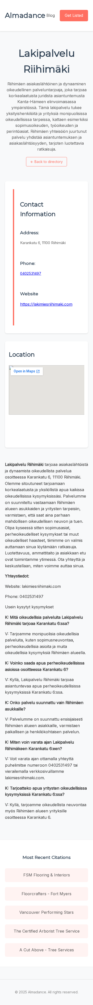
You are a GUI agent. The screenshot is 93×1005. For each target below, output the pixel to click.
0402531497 (30, 273)
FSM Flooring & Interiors (46, 874)
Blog (50, 15)
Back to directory (46, 162)
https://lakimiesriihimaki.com (46, 304)
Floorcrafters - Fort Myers (46, 893)
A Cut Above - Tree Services (46, 949)
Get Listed (74, 15)
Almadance (25, 15)
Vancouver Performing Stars (46, 912)
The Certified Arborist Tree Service (47, 931)
